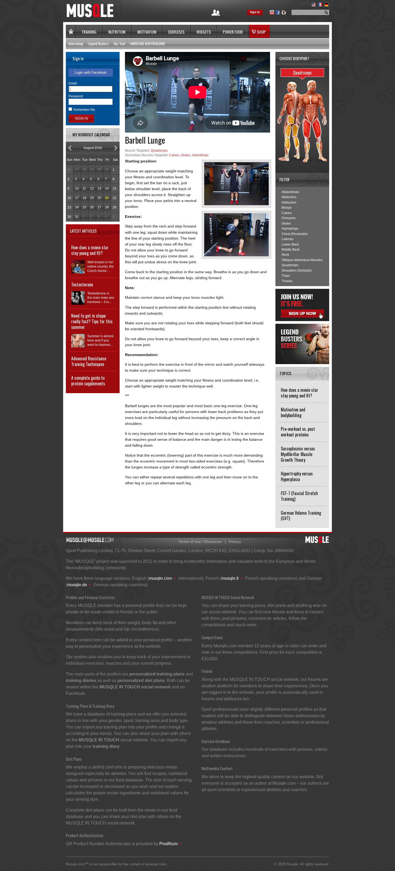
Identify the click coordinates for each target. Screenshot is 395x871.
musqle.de (77, 584)
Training (88, 32)
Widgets (203, 32)
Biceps (287, 207)
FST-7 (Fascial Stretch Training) (299, 496)
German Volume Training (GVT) (301, 516)
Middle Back (291, 249)
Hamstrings (290, 228)
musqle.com (160, 578)
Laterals (287, 239)
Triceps (287, 281)
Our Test (119, 43)
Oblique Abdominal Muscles (302, 260)
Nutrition (116, 32)
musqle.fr (230, 578)
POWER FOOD (233, 32)
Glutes (286, 223)
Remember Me (84, 110)
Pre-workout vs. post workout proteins (298, 432)
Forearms (289, 218)
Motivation (146, 32)
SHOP (261, 32)
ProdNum (168, 843)
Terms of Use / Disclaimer (200, 541)
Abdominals (290, 192)
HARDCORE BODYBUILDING (147, 43)
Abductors (289, 197)
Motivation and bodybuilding (293, 412)
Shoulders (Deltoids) (297, 270)
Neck (285, 255)
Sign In (255, 12)
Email (73, 83)
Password (76, 96)
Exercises (176, 32)
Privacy (235, 541)
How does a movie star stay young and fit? (299, 393)
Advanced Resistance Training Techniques (88, 361)
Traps (286, 276)
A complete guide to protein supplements (88, 381)
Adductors (289, 202)
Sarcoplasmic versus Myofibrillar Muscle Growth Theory (298, 454)
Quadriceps (290, 265)
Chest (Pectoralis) (295, 234)
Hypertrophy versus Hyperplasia (297, 476)
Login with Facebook (91, 72)
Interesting (75, 43)
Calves (287, 213)
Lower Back (290, 244)
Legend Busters (98, 43)
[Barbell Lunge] (236, 183)
